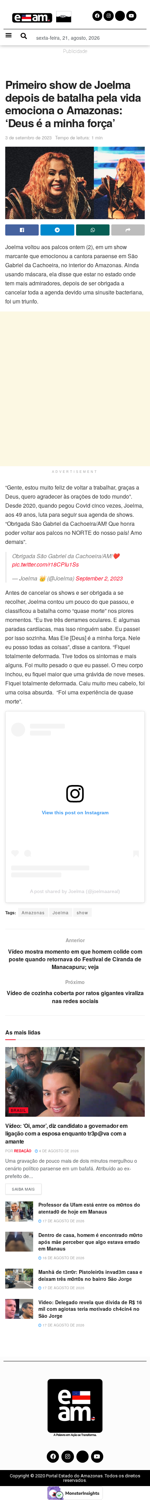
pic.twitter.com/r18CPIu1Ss (45, 564)
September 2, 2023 (99, 578)
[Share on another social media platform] (128, 230)
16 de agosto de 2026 (63, 1257)
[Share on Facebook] (22, 230)
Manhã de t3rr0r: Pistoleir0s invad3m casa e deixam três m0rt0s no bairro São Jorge (90, 1275)
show (82, 912)
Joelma (61, 912)
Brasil (18, 1110)
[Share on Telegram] (57, 230)
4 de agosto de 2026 (58, 1150)
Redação (22, 1150)
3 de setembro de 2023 (28, 137)
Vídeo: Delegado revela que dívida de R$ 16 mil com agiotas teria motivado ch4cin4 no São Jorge (90, 1309)
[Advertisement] (75, 388)
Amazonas (33, 912)
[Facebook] (53, 1457)
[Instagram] (67, 1457)
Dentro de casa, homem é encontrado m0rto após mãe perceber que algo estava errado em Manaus (90, 1241)
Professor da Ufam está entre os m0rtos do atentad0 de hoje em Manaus (89, 1208)
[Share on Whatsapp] (93, 230)
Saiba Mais (27, 1188)
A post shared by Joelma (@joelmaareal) (75, 891)
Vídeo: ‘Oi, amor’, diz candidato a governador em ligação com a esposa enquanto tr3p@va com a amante (66, 1133)
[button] (8, 35)
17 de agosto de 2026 (63, 1220)
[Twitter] (82, 1457)
